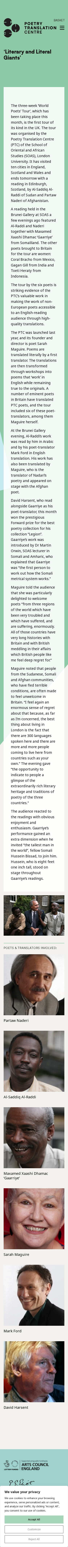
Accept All (34, 1519)
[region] (34, 1516)
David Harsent (16, 1407)
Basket (59, 20)
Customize (34, 1529)
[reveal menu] (62, 27)
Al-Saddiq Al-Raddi (20, 1096)
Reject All (34, 1539)
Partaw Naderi (16, 1020)
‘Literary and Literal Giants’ (27, 54)
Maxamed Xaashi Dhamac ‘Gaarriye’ (26, 1175)
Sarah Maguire (16, 1254)
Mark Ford (13, 1330)
